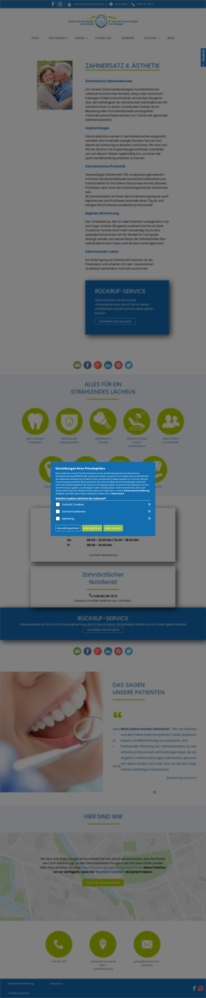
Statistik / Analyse (73, 504)
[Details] (149, 504)
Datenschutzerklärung (137, 490)
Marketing (68, 518)
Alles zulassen (113, 528)
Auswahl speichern (68, 528)
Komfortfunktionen (74, 511)
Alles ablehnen (92, 528)
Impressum (117, 493)
